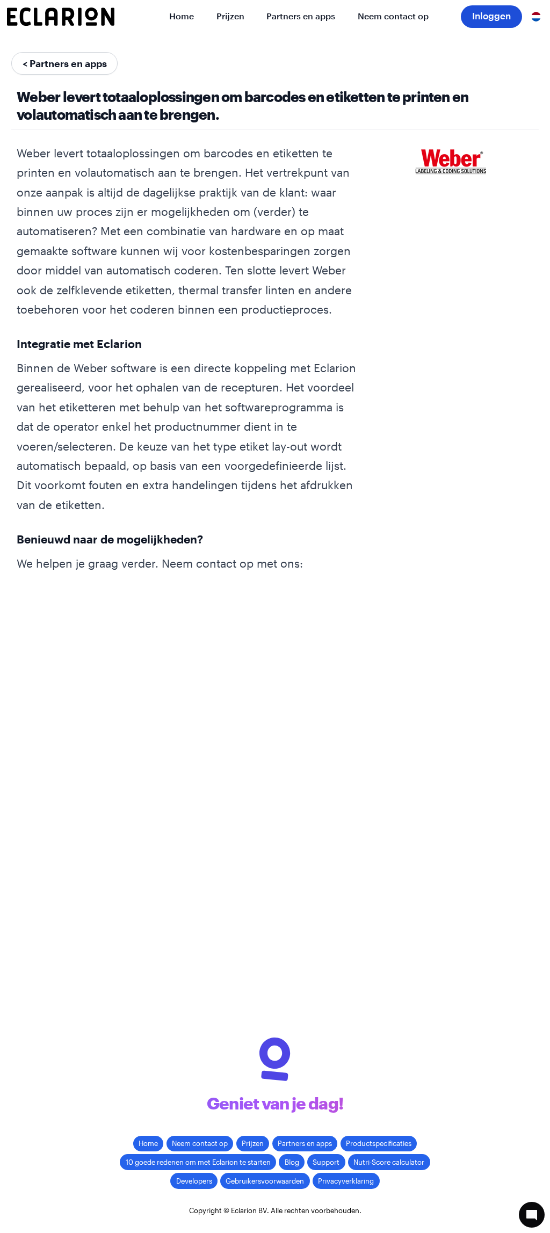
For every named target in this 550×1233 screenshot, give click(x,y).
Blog (292, 1162)
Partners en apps (300, 16)
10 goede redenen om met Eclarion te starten (198, 1162)
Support (326, 1162)
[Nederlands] (536, 17)
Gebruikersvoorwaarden (265, 1181)
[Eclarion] (60, 17)
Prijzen (230, 16)
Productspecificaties (378, 1143)
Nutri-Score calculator (388, 1162)
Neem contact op (393, 16)
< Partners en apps (65, 63)
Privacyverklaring (346, 1181)
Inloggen (491, 16)
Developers (194, 1181)
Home (181, 16)
